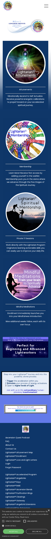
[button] (25, 525)
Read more (24, 517)
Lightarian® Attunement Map (19, 452)
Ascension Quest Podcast (17, 437)
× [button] (49, 510)
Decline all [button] (37, 531)
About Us (9, 445)
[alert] (25, 523)
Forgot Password (13, 467)
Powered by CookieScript (10, 536)
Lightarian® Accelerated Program (21, 474)
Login (7, 463)
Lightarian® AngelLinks (15, 478)
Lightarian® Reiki (12, 485)
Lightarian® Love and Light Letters (21, 460)
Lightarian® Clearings (15, 496)
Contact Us (10, 448)
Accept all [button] (13, 531)
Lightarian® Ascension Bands (18, 489)
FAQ (7, 441)
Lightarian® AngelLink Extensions (20, 504)
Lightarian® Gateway (15, 500)
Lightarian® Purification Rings (19, 493)
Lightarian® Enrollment (16, 456)
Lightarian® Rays (13, 482)
